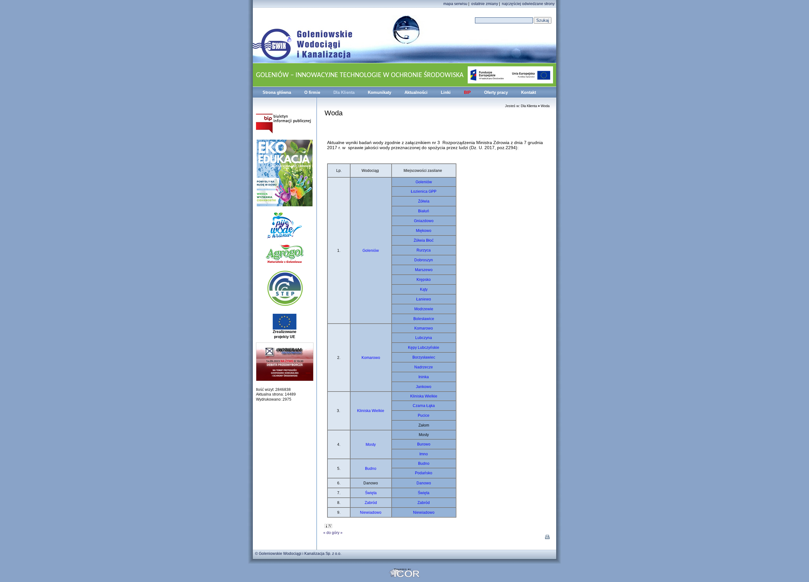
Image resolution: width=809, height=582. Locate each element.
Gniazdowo (424, 221)
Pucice (423, 415)
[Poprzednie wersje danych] (330, 526)
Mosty (371, 444)
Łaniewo (423, 299)
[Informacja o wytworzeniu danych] (326, 526)
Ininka (423, 377)
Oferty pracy (496, 92)
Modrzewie (423, 309)
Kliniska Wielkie (370, 411)
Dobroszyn (423, 260)
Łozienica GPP (423, 191)
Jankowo (423, 387)
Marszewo (424, 270)
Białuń (423, 211)
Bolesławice (423, 319)
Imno (423, 454)
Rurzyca (424, 250)
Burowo (423, 444)
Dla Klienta (344, 92)
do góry (332, 532)
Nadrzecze (423, 367)
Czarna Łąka (424, 405)
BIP (467, 92)
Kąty (424, 289)
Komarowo (371, 357)
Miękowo (423, 230)
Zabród (371, 502)
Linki (446, 92)
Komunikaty (379, 92)
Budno (370, 468)
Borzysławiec (423, 357)
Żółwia (423, 201)
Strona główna (277, 92)
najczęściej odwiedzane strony (528, 4)
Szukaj (542, 20)
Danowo (424, 483)
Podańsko (423, 473)
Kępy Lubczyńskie (423, 347)
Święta (371, 493)
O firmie (312, 92)
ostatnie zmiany (484, 4)
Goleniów (370, 250)
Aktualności (416, 92)
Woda (545, 106)
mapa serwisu (455, 4)
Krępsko (424, 279)
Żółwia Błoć (424, 240)
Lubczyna (423, 338)
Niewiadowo (370, 512)
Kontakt (528, 92)
